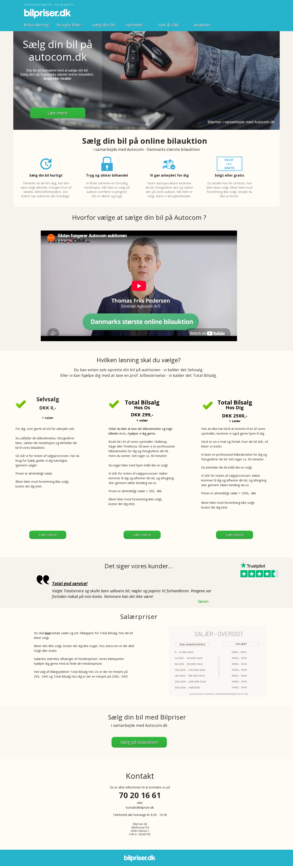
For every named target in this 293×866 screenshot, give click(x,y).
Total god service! (70, 583)
